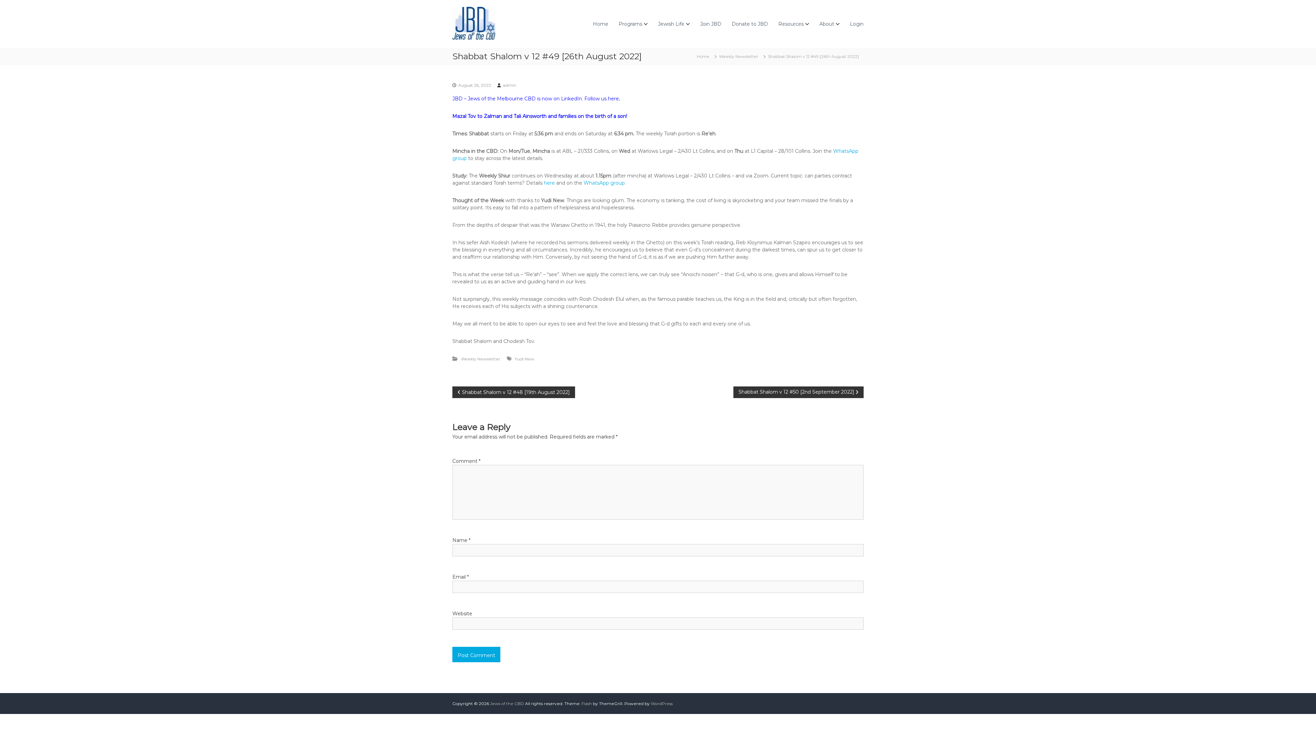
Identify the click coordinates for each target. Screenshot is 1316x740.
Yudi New (524, 358)
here (613, 99)
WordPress (662, 703)
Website (462, 613)
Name (461, 540)
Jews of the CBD (507, 703)
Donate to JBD (750, 24)
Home (600, 24)
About (826, 24)
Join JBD (710, 24)
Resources (791, 24)
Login (857, 24)
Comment (466, 461)
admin (509, 85)
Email (460, 577)
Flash (587, 703)
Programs (630, 24)
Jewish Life (671, 24)
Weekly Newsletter (738, 56)
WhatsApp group (604, 183)
